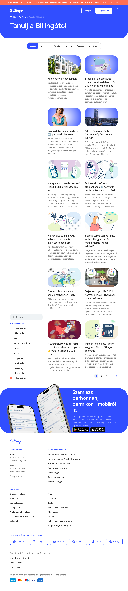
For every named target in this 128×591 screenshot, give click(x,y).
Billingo (16, 11)
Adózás (17, 353)
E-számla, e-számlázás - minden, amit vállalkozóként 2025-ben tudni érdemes (101, 82)
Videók (69, 46)
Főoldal (13, 17)
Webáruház (19, 363)
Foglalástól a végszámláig (62, 78)
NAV (16, 338)
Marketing (18, 368)
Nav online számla (22, 343)
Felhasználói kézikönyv (58, 507)
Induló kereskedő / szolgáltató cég (64, 459)
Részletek (114, 3)
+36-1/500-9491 (17, 471)
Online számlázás (22, 328)
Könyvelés (18, 358)
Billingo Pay (15, 521)
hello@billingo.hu (18, 460)
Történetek (56, 46)
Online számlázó (17, 494)
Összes (33, 46)
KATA (16, 348)
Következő (116, 376)
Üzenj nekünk (16, 476)
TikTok (98, 542)
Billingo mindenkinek (57, 450)
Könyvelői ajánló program (59, 525)
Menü (115, 10)
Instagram (40, 542)
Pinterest (80, 542)
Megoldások (15, 489)
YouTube (60, 542)
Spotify (116, 542)
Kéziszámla (19, 373)
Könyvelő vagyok (56, 477)
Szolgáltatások (17, 503)
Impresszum (15, 567)
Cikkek (43, 46)
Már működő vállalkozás (59, 463)
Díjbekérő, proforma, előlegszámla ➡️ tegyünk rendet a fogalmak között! (100, 187)
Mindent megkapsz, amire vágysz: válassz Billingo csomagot (99, 347)
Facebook (21, 542)
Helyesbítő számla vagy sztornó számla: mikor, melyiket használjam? (61, 239)
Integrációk (15, 507)
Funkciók (14, 498)
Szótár (51, 503)
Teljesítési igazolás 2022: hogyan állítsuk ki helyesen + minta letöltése (101, 295)
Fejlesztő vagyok (56, 481)
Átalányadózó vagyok (58, 468)
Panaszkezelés (17, 563)
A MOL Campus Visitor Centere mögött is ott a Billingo (98, 134)
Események (93, 46)
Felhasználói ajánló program (61, 521)
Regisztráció (103, 11)
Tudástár (22, 17)
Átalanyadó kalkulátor (20, 512)
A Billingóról (53, 512)
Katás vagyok (54, 472)
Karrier (51, 516)
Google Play (80, 429)
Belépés (88, 11)
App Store (97, 429)
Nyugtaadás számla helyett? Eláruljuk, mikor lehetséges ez (64, 187)
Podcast (80, 46)
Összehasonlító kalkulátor (22, 516)
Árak (50, 494)
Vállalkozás (19, 333)
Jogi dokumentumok (19, 558)
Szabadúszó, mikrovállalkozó (61, 454)
